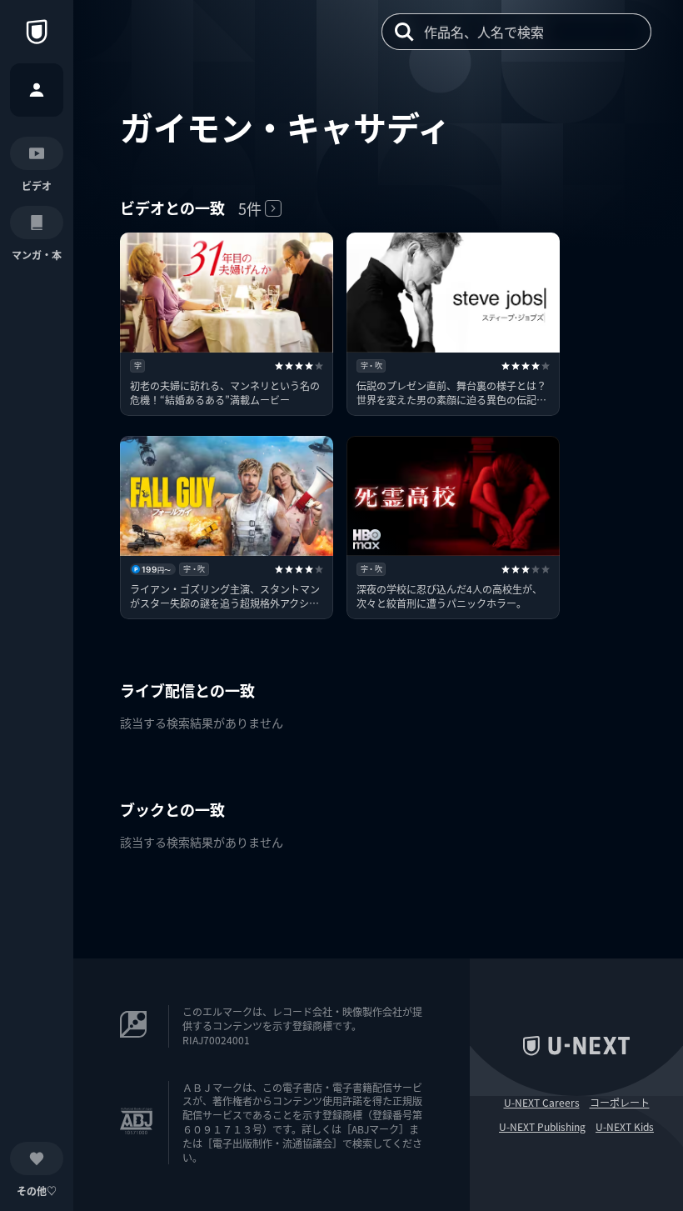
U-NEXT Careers (542, 1102)
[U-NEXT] (36, 31)
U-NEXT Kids (625, 1126)
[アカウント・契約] (36, 90)
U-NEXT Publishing (542, 1126)
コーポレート (620, 1102)
